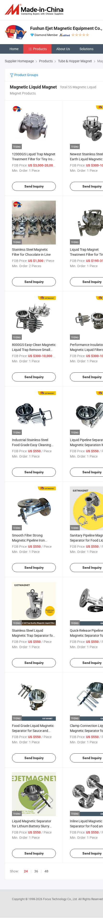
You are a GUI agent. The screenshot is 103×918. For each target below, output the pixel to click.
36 (36, 871)
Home (14, 49)
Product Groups (26, 75)
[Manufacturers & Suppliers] (35, 9)
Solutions (86, 49)
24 (26, 871)
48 (46, 871)
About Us (63, 49)
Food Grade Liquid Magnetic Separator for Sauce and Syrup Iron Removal (33, 730)
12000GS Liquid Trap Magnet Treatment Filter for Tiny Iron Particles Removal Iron (33, 159)
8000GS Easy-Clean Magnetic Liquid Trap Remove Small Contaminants (34, 349)
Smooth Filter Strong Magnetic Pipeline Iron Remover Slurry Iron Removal (33, 540)
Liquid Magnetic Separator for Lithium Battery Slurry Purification (31, 826)
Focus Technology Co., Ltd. (60, 899)
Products (40, 49)
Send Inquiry (34, 186)
